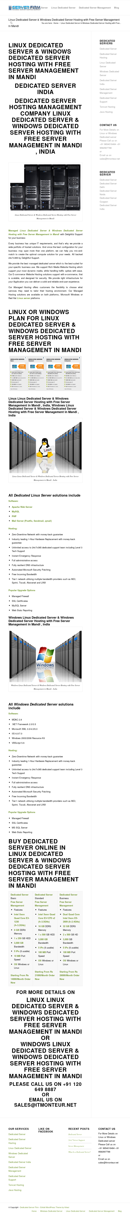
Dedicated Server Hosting (108, 55)
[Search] (11, 22)
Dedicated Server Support (108, 99)
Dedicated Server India (108, 82)
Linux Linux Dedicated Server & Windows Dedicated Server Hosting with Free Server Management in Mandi (45, 1015)
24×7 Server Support (76, 1140)
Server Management (76, 1146)
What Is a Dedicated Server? (79, 1152)
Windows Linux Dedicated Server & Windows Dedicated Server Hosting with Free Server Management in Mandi (45, 1060)
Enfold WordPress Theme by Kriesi (54, 1207)
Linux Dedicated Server (107, 64)
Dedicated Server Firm (29, 1207)
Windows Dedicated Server (109, 73)
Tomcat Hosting (107, 106)
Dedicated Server (108, 48)
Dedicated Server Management (108, 90)
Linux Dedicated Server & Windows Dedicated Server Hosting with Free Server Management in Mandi (43, 61)
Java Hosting (106, 111)
